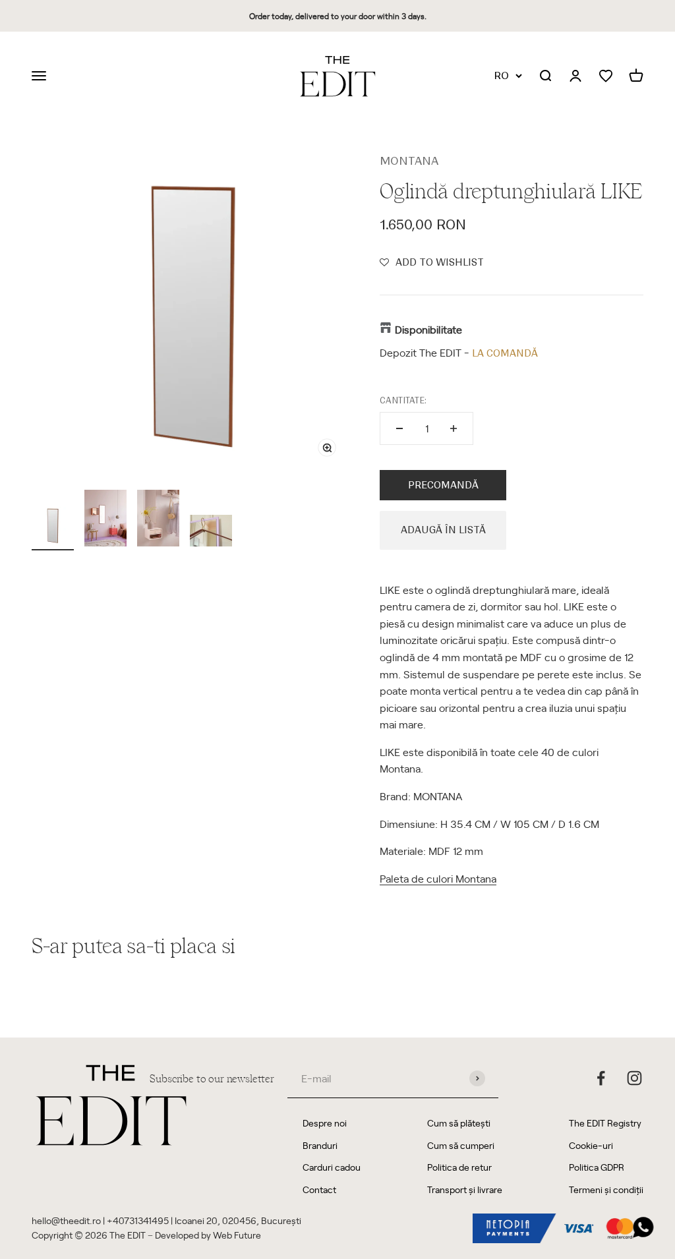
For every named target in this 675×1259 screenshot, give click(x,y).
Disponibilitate (428, 329)
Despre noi (325, 1123)
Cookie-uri (591, 1145)
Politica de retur (459, 1167)
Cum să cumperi (460, 1145)
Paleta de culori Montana (438, 878)
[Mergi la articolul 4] (211, 532)
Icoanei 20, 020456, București (238, 1220)
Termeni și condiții (606, 1189)
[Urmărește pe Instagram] (634, 1078)
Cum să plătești (458, 1123)
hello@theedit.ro (66, 1220)
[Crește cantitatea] (453, 428)
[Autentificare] (575, 76)
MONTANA (409, 160)
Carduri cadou (332, 1167)
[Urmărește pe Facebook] (601, 1078)
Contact (319, 1189)
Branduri (320, 1145)
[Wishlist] (606, 76)
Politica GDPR (596, 1167)
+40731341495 (138, 1220)
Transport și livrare (464, 1189)
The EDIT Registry (605, 1123)
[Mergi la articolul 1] (53, 527)
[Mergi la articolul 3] (158, 520)
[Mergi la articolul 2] (105, 520)
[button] (432, 262)
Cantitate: (403, 400)
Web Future (237, 1235)
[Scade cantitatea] (399, 428)
